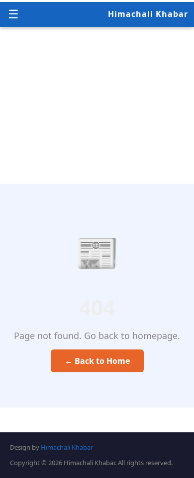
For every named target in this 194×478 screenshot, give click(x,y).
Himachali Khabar (148, 13)
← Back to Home (97, 360)
